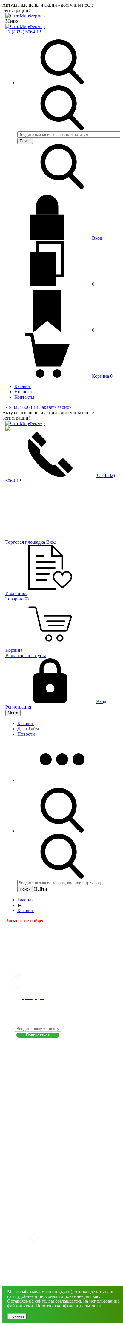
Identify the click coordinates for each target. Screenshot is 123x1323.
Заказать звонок (55, 407)
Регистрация (18, 706)
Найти (40, 888)
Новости (26, 734)
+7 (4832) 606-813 (23, 31)
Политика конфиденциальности (68, 1305)
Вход (97, 238)
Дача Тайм (28, 728)
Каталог (25, 723)
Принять (17, 1316)
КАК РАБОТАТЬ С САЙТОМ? (48, 1223)
